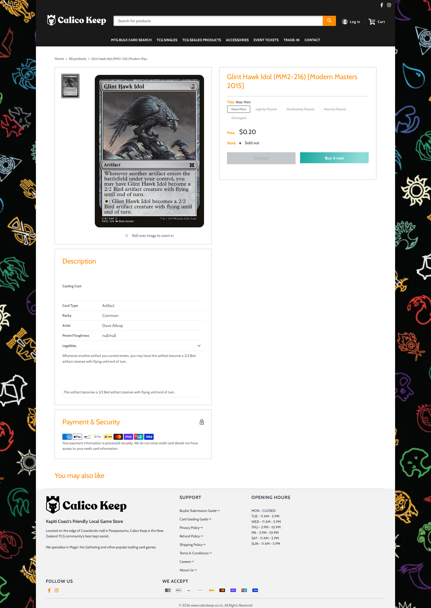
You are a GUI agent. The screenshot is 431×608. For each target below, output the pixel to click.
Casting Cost (71, 286)
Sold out (261, 158)
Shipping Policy (191, 544)
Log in (355, 21)
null (105, 335)
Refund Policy (190, 536)
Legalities (69, 345)
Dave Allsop (112, 325)
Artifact (108, 305)
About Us (187, 570)
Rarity (67, 315)
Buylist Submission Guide (198, 510)
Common (110, 315)
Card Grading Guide (194, 519)
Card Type (70, 305)
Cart (381, 21)
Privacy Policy (190, 527)
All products (77, 58)
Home (59, 58)
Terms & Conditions (194, 553)
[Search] (329, 21)
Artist (66, 325)
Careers (185, 561)
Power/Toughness (75, 335)
